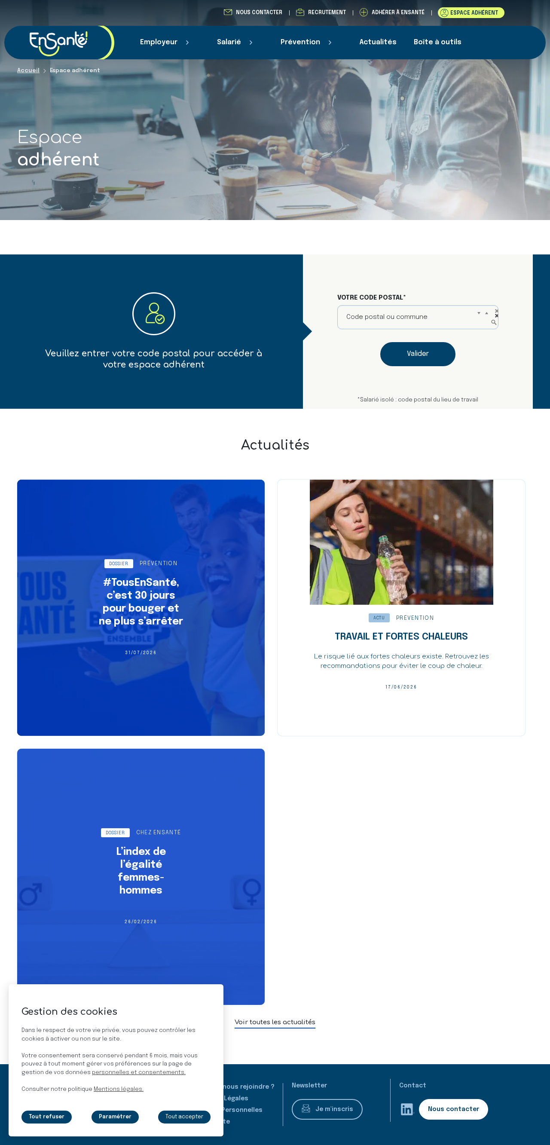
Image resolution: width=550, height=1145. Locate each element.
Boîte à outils (437, 42)
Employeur (158, 42)
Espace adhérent (474, 13)
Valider (418, 354)
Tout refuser (46, 1117)
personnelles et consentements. (139, 1072)
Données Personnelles (227, 1110)
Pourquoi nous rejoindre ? (233, 1087)
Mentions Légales (220, 1099)
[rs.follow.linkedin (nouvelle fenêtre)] (408, 1109)
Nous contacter (259, 12)
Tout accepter (184, 1117)
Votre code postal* (371, 297)
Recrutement (327, 12)
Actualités (378, 42)
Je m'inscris (334, 1109)
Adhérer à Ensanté (398, 12)
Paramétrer (115, 1117)
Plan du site (211, 1122)
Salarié (229, 42)
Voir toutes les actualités (275, 1022)
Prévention (300, 42)
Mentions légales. (119, 1089)
